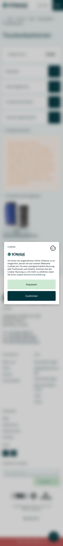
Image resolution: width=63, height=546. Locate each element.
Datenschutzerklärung (34, 274)
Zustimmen (31, 295)
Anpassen (31, 284)
